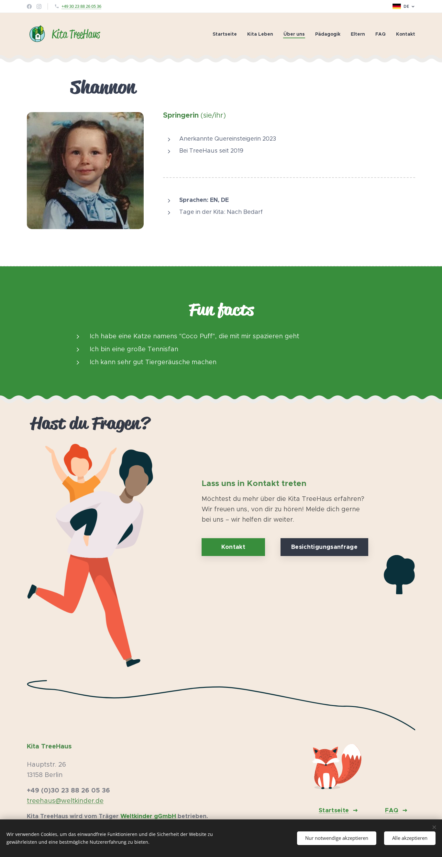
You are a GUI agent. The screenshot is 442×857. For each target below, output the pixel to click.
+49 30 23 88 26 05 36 (81, 6)
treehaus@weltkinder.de (65, 801)
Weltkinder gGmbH (148, 816)
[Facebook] (29, 6)
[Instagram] (39, 6)
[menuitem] (226, 34)
